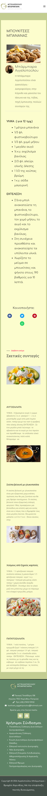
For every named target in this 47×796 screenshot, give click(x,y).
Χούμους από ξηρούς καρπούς (22, 565)
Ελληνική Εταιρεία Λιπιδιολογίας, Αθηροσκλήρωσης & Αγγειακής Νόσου (24, 756)
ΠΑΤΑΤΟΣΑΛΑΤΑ (16, 638)
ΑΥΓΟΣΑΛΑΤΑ (14, 407)
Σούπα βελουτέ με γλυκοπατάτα (23, 484)
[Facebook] (26, 715)
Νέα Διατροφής (16, 750)
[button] (9, 316)
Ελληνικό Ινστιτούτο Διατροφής (23, 746)
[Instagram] (20, 715)
